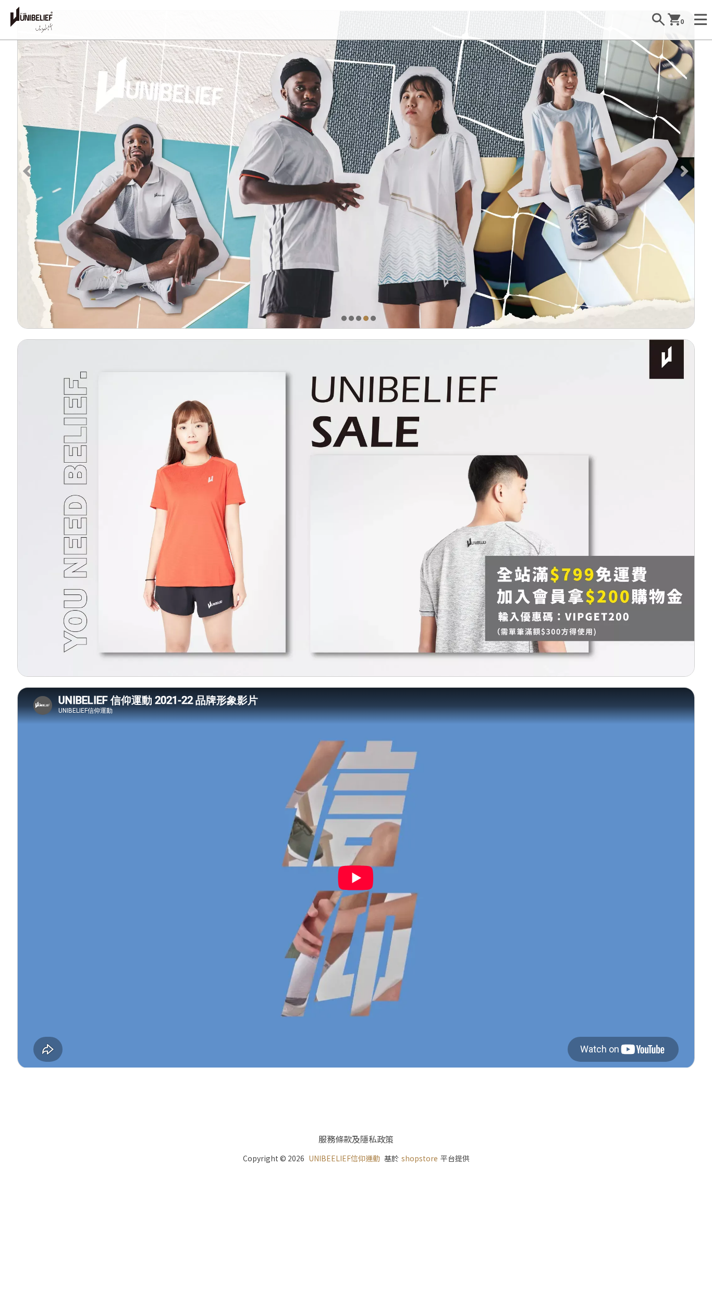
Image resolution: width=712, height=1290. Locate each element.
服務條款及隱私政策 (356, 1139)
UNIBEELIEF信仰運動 (344, 1158)
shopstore (419, 1158)
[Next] (683, 169)
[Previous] (28, 169)
